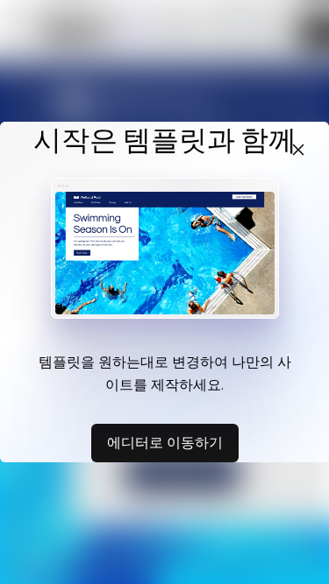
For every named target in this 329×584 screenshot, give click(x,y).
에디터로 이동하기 (165, 442)
